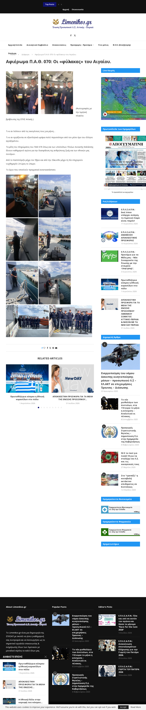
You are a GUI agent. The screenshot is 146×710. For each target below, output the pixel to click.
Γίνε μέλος (103, 45)
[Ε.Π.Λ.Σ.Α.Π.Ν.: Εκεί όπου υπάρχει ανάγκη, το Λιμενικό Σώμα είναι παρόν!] (109, 214)
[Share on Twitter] (50, 348)
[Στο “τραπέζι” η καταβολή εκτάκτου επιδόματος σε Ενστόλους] (109, 480)
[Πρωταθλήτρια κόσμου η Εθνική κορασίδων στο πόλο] (27, 378)
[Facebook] (70, 35)
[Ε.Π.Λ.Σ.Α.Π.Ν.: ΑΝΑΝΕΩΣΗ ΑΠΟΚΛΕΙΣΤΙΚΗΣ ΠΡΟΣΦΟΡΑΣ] (109, 236)
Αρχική (66, 9)
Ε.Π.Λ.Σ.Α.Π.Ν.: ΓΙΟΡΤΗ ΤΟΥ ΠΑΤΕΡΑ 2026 (128, 669)
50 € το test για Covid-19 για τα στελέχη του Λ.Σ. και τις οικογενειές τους (130, 459)
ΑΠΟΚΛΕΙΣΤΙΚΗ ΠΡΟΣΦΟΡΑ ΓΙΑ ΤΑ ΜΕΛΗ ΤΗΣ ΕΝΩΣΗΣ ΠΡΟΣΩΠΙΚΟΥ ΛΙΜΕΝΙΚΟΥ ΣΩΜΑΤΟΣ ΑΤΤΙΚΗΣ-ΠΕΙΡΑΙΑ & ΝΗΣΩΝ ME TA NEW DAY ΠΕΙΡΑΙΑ (130, 312)
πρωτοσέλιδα (118, 192)
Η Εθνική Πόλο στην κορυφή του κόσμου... (30, 701)
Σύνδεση (12, 53)
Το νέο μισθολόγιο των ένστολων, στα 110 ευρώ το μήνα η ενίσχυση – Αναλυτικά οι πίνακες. (130, 408)
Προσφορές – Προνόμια (81, 45)
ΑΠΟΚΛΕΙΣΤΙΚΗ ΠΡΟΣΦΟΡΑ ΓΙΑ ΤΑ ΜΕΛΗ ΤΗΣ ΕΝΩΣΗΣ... (32, 684)
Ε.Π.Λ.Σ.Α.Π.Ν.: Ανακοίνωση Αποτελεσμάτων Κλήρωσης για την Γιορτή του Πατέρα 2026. (128, 648)
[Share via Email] (56, 348)
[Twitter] (75, 35)
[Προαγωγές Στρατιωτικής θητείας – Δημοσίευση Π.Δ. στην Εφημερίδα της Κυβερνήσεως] (109, 432)
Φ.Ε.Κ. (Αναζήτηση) (122, 45)
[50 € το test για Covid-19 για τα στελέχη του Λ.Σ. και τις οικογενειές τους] (109, 457)
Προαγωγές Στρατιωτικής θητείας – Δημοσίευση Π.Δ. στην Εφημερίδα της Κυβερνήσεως (130, 434)
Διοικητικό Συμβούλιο (37, 45)
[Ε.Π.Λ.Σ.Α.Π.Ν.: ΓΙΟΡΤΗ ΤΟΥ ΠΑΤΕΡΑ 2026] (107, 671)
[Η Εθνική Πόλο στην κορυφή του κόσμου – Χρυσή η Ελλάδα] (9, 702)
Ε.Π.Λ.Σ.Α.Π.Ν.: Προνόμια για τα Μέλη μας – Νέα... (65, 4)
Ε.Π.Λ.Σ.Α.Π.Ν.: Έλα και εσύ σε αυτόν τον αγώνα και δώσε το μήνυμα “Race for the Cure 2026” (127, 622)
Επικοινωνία (78, 9)
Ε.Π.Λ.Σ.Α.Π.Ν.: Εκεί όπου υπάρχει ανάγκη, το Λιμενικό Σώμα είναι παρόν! (130, 215)
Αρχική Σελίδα (15, 45)
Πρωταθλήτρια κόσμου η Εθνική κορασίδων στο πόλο (27, 398)
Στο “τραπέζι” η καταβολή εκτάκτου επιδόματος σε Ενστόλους (129, 481)
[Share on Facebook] (47, 348)
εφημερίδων (129, 192)
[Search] (78, 62)
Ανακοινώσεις (59, 45)
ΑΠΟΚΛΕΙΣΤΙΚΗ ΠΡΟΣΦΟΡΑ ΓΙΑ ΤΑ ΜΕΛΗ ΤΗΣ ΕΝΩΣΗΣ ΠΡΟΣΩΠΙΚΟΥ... (73, 398)
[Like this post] (44, 348)
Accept (123, 707)
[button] (58, 4)
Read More (136, 707)
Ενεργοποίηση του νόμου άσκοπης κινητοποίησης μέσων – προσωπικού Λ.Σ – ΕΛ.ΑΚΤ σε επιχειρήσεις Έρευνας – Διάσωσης (118, 380)
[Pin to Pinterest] (53, 348)
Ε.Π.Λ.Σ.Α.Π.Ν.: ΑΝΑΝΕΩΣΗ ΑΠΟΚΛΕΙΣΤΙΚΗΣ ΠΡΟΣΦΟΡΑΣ (129, 236)
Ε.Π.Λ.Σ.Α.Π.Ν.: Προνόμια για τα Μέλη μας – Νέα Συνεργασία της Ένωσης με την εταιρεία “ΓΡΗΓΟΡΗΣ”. (129, 260)
